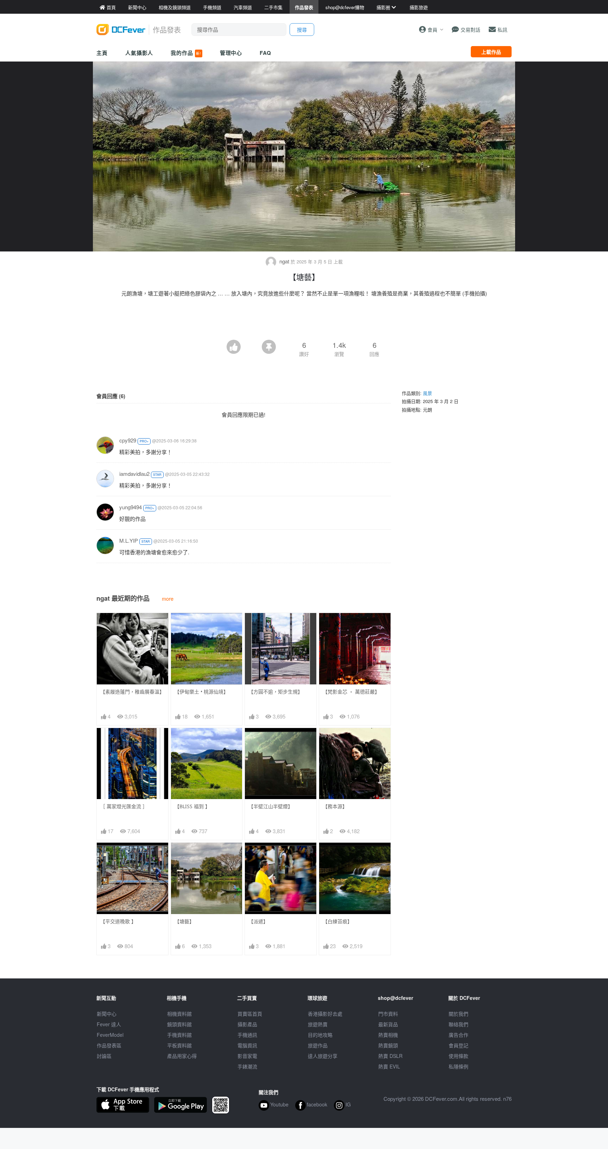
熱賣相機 (388, 1034)
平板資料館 (179, 1045)
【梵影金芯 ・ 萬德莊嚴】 (351, 691)
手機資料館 (179, 1034)
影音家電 (247, 1055)
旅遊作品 (318, 1045)
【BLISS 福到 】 (192, 806)
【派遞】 (258, 921)
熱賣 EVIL (389, 1066)
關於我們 (458, 1013)
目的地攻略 (320, 1034)
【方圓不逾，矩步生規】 (275, 691)
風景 (427, 393)
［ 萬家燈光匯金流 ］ (123, 806)
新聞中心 (106, 1013)
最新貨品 (388, 1024)
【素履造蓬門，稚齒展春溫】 (132, 691)
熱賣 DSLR (390, 1055)
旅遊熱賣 (318, 1024)
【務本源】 (335, 806)
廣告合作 (458, 1034)
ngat (284, 261)
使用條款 (458, 1055)
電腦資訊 (247, 1045)
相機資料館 (179, 1013)
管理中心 (231, 53)
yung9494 (130, 507)
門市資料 (388, 1013)
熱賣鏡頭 (388, 1045)
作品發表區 (109, 1045)
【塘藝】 (184, 921)
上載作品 (491, 51)
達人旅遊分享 (322, 1055)
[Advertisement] (304, 320)
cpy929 (127, 440)
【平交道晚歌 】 (118, 921)
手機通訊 (247, 1034)
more (167, 598)
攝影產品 (247, 1024)
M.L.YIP (128, 540)
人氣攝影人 (139, 53)
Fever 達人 (109, 1024)
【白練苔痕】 (337, 921)
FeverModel (110, 1034)
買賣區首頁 (250, 1013)
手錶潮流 (247, 1066)
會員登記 (458, 1045)
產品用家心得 (182, 1055)
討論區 (104, 1055)
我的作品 (186, 53)
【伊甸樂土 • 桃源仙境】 (201, 691)
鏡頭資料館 (179, 1024)
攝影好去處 (325, 1013)
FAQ (265, 53)
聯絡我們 (458, 1024)
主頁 (102, 53)
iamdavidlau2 (134, 473)
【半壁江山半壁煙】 (270, 806)
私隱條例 (458, 1066)
